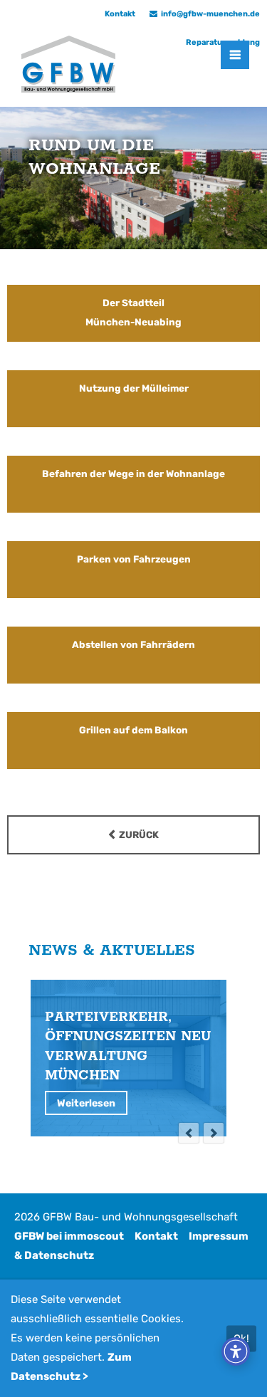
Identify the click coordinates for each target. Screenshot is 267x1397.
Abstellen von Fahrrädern (133, 644)
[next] (213, 1133)
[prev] (188, 1133)
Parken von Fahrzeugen (134, 559)
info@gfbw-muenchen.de (210, 14)
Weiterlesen (86, 1103)
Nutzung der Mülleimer (134, 388)
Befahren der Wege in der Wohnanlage (133, 473)
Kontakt (156, 1236)
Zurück (139, 834)
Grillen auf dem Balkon (133, 730)
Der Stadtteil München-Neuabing (133, 312)
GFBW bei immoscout (69, 1236)
